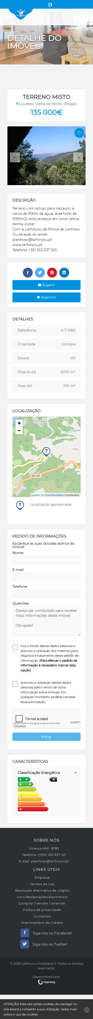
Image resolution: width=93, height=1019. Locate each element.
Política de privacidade (42, 910)
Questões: (21, 603)
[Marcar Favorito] (79, 133)
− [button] (19, 430)
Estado (24, 358)
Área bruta (27, 372)
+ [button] (19, 423)
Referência (27, 330)
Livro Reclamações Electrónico (42, 897)
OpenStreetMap (54, 495)
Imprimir (48, 297)
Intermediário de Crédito (42, 923)
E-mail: (18, 569)
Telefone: (20, 586)
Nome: (18, 553)
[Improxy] (46, 982)
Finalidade (26, 344)
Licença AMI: (39, 848)
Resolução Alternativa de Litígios (42, 890)
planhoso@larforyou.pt (50, 861)
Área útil (25, 386)
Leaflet (35, 495)
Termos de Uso (42, 884)
